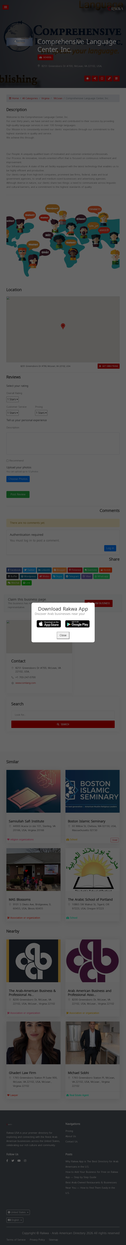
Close (63, 635)
